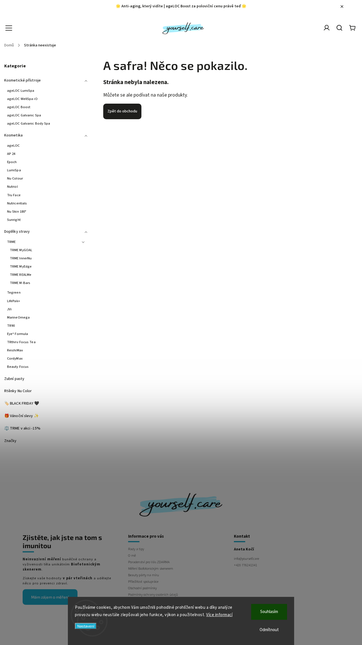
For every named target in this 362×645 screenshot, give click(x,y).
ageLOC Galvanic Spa (24, 115)
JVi (9, 309)
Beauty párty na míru (143, 575)
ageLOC (13, 145)
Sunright (14, 219)
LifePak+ (13, 301)
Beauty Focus (18, 366)
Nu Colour (15, 178)
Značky (10, 441)
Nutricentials (17, 203)
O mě (132, 555)
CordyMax (15, 358)
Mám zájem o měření (50, 597)
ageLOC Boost (18, 107)
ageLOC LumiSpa (20, 90)
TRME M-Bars (20, 282)
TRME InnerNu (21, 258)
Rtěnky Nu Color (18, 391)
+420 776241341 (245, 565)
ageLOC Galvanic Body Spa (28, 123)
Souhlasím (269, 612)
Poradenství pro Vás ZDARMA (149, 562)
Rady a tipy (136, 549)
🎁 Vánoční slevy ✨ (21, 416)
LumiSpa (14, 170)
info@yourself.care (246, 558)
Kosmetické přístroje (22, 80)
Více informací (219, 615)
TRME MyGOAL (21, 250)
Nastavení (85, 626)
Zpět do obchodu (122, 111)
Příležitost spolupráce (143, 581)
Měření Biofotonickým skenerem (150, 568)
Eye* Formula (17, 333)
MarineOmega (18, 317)
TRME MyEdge (21, 266)
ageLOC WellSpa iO (22, 98)
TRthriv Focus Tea (21, 342)
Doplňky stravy (17, 231)
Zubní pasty (14, 379)
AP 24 (11, 153)
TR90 (11, 325)
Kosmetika (13, 135)
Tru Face (14, 195)
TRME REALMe (20, 274)
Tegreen (14, 292)
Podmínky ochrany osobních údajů (153, 594)
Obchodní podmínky (142, 588)
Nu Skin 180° (16, 211)
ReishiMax (15, 350)
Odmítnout (269, 630)
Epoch (12, 162)
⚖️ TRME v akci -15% (22, 428)
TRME (11, 241)
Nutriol (12, 186)
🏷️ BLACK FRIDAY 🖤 (21, 403)
